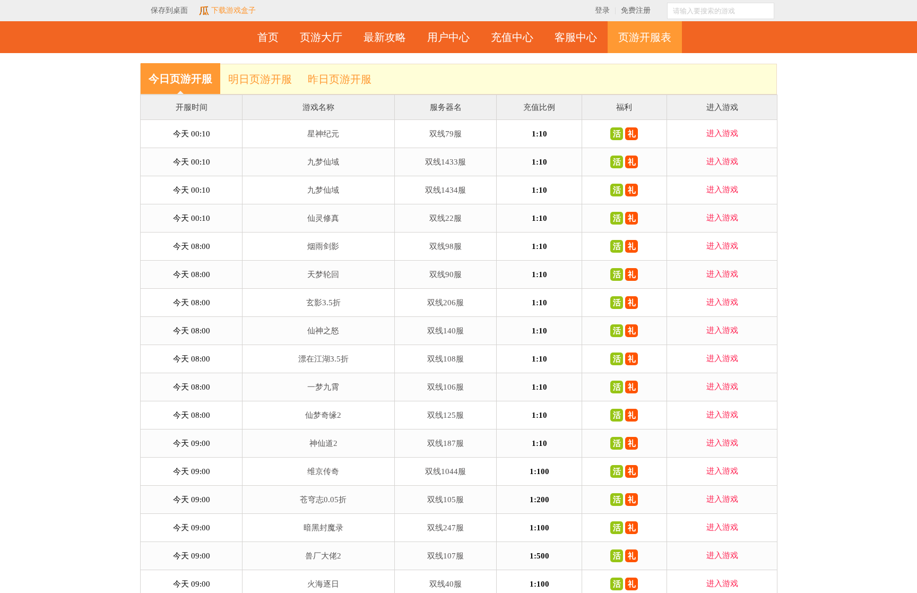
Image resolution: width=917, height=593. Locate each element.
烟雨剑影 (323, 246)
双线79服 (445, 134)
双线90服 (445, 274)
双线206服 (445, 302)
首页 (268, 37)
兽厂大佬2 (323, 556)
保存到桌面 (169, 10)
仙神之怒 (323, 330)
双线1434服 (445, 190)
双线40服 (445, 584)
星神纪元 (323, 134)
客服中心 (576, 37)
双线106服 (445, 387)
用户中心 (448, 37)
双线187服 (445, 443)
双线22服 (445, 218)
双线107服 (445, 556)
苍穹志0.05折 (323, 499)
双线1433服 (445, 162)
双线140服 (445, 330)
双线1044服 (445, 471)
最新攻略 (385, 37)
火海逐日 (323, 584)
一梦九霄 (323, 387)
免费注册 (636, 10)
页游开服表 (644, 37)
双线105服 (445, 499)
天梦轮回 (323, 274)
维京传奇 (323, 471)
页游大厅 (321, 37)
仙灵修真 (323, 218)
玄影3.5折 (323, 302)
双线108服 (445, 359)
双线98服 (445, 246)
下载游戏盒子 (232, 10)
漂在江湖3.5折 (323, 359)
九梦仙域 (323, 162)
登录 (602, 10)
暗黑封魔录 (323, 527)
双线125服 (445, 415)
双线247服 (445, 527)
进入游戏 (722, 133)
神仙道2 (323, 443)
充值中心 (512, 37)
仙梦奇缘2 (323, 415)
